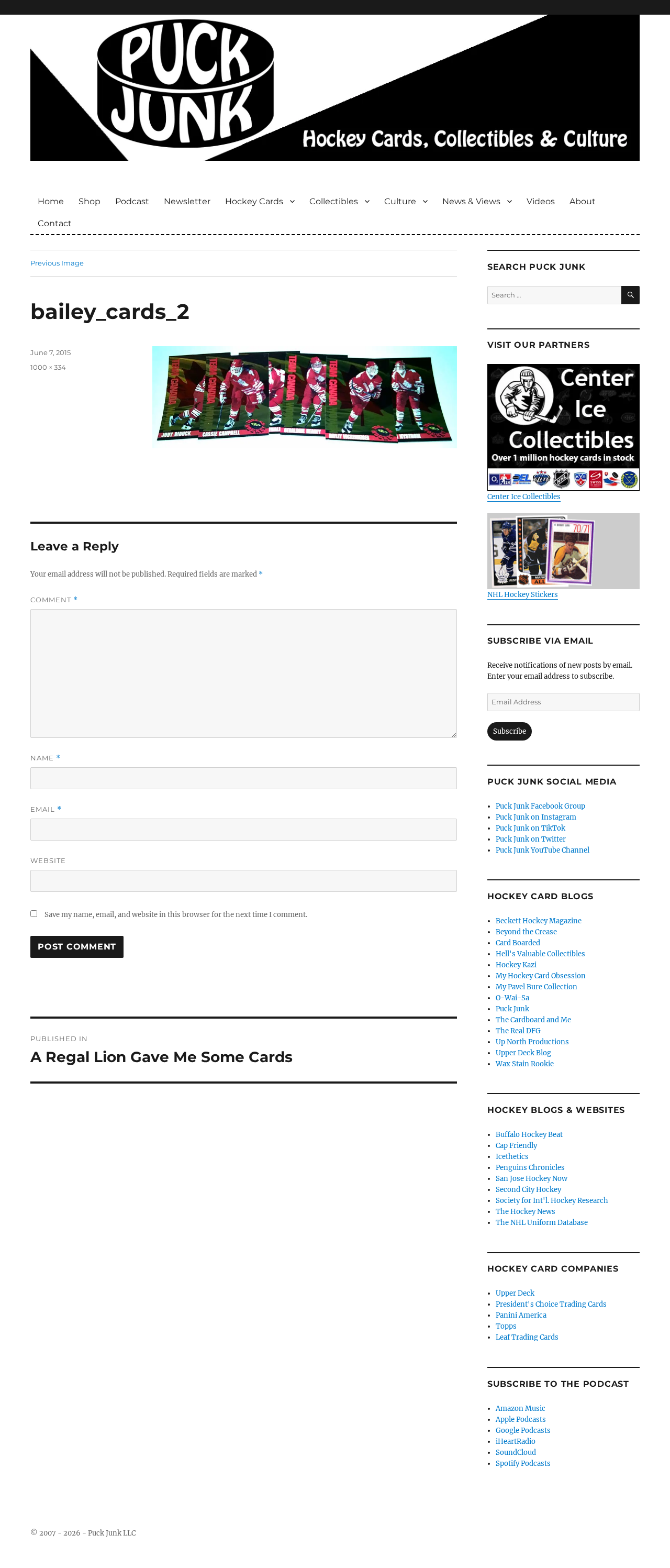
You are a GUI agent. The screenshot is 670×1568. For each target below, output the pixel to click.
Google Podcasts (523, 1430)
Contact (55, 223)
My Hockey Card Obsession (541, 975)
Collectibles (333, 201)
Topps (506, 1326)
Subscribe (509, 731)
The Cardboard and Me (533, 1019)
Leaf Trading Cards (527, 1337)
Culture (400, 201)
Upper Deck (515, 1293)
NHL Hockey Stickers (522, 594)
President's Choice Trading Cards (551, 1304)
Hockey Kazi (516, 964)
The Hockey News (525, 1211)
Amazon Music (520, 1408)
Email (46, 809)
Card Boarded (518, 942)
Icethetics (512, 1156)
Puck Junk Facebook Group (540, 806)
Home (51, 201)
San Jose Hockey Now (531, 1178)
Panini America (521, 1315)
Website (48, 860)
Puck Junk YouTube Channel (542, 850)
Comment (54, 599)
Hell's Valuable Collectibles (540, 953)
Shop (89, 201)
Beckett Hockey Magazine (539, 920)
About (583, 201)
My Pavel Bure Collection (536, 986)
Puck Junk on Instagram (536, 817)
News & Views (471, 201)
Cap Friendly (516, 1145)
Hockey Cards (254, 201)
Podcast (132, 201)
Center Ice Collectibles (524, 496)
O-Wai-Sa (512, 997)
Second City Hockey (528, 1189)
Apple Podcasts (521, 1419)
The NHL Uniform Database (542, 1222)
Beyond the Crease (526, 931)
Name (45, 758)
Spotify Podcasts (523, 1463)
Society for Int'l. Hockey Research (552, 1200)
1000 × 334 (48, 367)
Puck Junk (512, 1008)
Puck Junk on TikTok (530, 828)
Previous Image (57, 263)
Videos (541, 201)
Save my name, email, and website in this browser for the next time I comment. (175, 914)
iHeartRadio (515, 1441)
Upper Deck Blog (523, 1052)
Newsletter (187, 201)
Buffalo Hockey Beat (529, 1134)
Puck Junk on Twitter (531, 839)
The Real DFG (518, 1030)
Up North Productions (532, 1041)
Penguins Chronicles (530, 1167)
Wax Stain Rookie (525, 1063)
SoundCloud (516, 1452)
